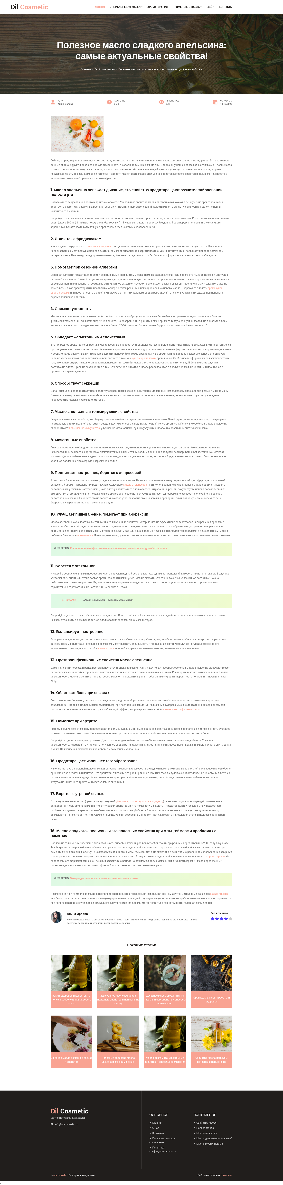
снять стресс (106, 648)
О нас (155, 1127)
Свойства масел (206, 1122)
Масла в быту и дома (209, 1143)
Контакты (226, 7)
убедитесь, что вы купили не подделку (139, 801)
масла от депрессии (135, 484)
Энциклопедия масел (125, 7)
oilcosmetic (60, 1175)
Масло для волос (207, 1133)
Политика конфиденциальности (162, 1149)
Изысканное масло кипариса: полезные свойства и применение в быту (118, 999)
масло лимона (219, 893)
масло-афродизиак (100, 246)
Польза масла (205, 1127)
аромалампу (85, 535)
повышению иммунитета (84, 428)
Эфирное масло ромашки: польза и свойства (71, 1059)
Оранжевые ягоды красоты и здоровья (211, 999)
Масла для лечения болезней (214, 1138)
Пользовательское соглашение (162, 1140)
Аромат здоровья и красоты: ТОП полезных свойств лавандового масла (71, 999)
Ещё (209, 7)
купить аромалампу (144, 358)
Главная (99, 7)
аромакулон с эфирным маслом (182, 709)
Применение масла (186, 7)
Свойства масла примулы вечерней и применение (211, 1059)
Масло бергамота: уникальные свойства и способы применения (164, 1059)
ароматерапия (217, 856)
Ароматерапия (157, 7)
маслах (227, 1175)
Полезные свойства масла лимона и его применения (118, 1059)
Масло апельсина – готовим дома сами (107, 600)
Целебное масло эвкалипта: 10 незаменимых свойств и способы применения (165, 999)
